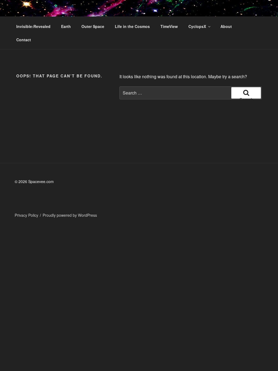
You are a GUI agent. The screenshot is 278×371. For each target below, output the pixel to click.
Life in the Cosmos (132, 26)
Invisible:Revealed (33, 26)
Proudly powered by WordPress (70, 215)
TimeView (169, 26)
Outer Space (92, 26)
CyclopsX (197, 26)
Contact (23, 39)
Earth (66, 26)
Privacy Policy (26, 215)
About (226, 26)
